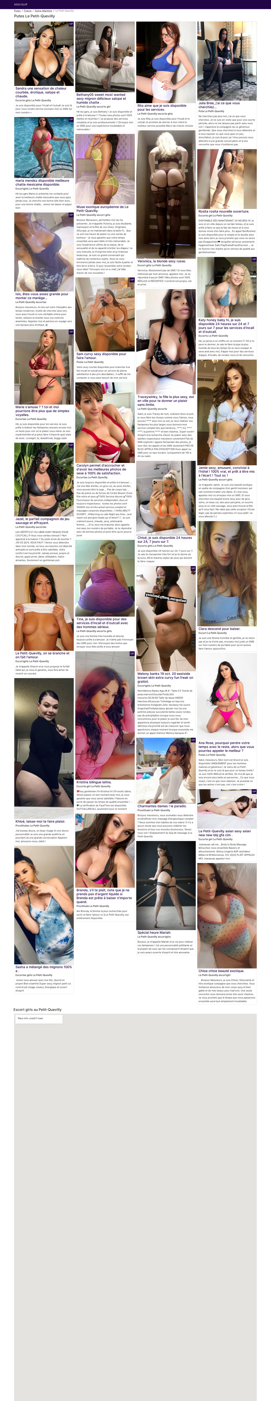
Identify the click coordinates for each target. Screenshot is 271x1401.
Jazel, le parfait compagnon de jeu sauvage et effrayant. (42, 521)
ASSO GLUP (20, 4)
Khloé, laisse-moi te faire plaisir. (40, 821)
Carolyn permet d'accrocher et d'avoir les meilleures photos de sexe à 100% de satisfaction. (101, 469)
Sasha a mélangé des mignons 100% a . (44, 969)
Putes (17, 10)
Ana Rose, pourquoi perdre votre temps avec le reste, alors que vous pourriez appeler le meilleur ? (226, 747)
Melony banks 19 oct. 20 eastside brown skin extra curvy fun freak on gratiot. (165, 677)
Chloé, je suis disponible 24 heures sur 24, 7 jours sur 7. (165, 540)
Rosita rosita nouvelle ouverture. (224, 211)
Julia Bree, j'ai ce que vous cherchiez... (219, 105)
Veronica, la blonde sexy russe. (162, 261)
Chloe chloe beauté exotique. (221, 971)
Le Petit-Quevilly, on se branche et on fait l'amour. (42, 655)
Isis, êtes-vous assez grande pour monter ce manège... (42, 296)
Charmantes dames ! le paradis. (162, 806)
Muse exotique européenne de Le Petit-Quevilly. (102, 209)
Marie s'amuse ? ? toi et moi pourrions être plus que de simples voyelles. (42, 411)
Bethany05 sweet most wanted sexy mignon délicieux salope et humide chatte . (101, 98)
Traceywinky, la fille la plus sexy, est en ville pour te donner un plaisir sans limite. (166, 401)
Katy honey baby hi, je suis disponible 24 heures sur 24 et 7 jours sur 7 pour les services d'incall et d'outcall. (226, 326)
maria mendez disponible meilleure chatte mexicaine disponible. (42, 182)
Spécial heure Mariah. (154, 932)
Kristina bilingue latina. (94, 782)
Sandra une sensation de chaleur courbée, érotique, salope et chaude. (41, 92)
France (28, 10)
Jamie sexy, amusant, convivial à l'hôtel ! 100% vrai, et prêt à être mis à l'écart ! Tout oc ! (227, 471)
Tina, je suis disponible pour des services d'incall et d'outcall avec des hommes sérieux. (102, 623)
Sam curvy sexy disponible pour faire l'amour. (101, 356)
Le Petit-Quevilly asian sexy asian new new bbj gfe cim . (225, 833)
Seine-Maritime (43, 10)
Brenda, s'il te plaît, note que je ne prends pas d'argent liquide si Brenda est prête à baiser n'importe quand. (104, 896)
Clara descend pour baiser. (219, 629)
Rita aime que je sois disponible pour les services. (162, 107)
